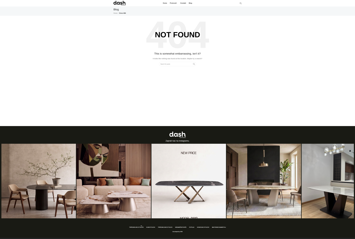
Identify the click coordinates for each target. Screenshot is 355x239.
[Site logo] (120, 3)
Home (115, 13)
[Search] (241, 3)
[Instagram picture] (38, 181)
